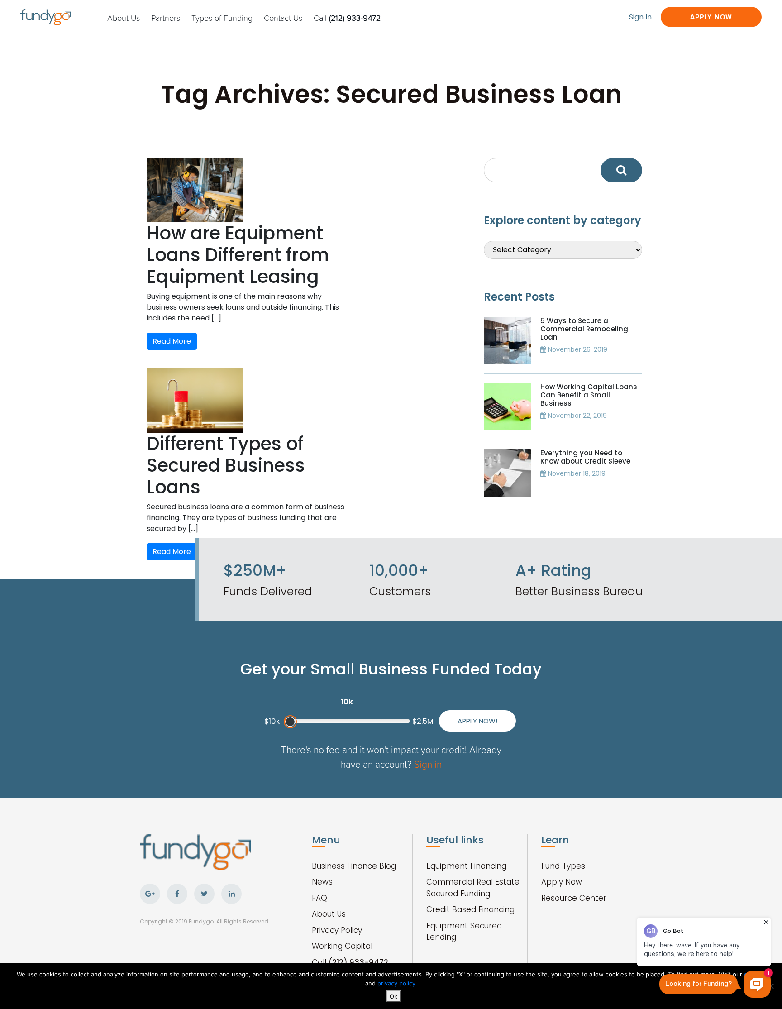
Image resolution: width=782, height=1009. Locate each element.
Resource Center (573, 898)
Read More (172, 341)
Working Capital (342, 946)
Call (347, 17)
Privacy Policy (337, 930)
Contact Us (283, 17)
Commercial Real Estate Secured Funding (473, 887)
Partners (165, 17)
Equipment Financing (466, 866)
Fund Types (563, 866)
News (322, 881)
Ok (393, 996)
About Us (123, 17)
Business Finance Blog (354, 866)
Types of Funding (222, 17)
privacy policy (396, 983)
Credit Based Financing (470, 909)
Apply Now (711, 17)
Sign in (428, 763)
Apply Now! (477, 721)
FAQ (319, 898)
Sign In (640, 17)
